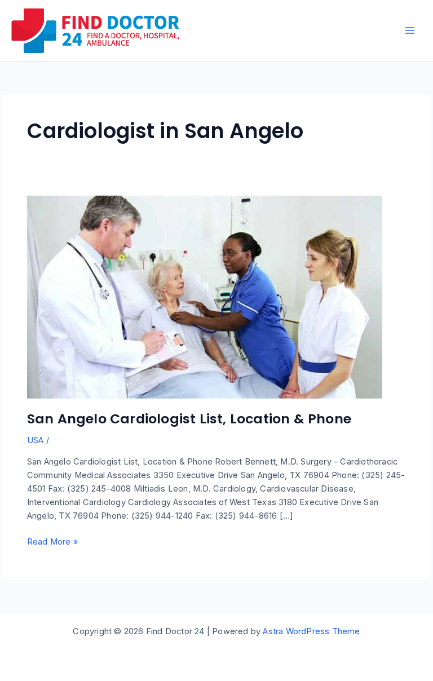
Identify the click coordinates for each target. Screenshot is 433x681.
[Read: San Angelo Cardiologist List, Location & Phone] (204, 296)
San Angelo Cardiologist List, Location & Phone (189, 418)
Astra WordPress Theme (311, 631)
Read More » (52, 542)
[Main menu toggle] (410, 30)
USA (35, 440)
